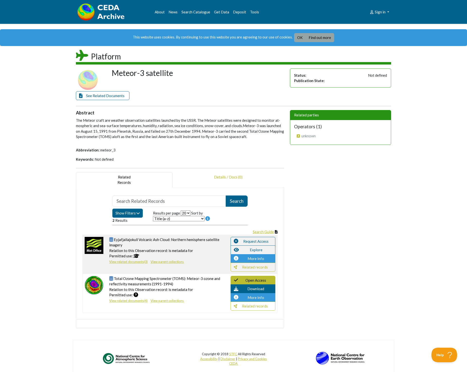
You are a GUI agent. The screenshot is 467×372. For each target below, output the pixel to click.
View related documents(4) (128, 301)
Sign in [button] (380, 12)
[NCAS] (126, 358)
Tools (254, 12)
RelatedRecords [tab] (124, 180)
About (160, 12)
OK (300, 37)
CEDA (233, 363)
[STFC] (340, 357)
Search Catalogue (195, 12)
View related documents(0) (128, 262)
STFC (233, 354)
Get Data (221, 12)
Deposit (239, 12)
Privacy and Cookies (252, 359)
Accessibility (209, 359)
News (173, 12)
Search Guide (263, 232)
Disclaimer (227, 359)
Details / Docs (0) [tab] (228, 177)
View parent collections (167, 262)
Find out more (320, 37)
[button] (102, 95)
